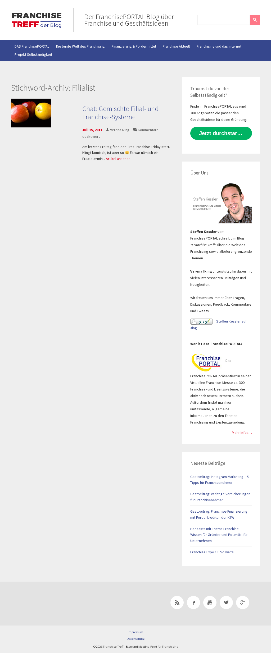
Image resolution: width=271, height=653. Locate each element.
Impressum (135, 632)
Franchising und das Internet (219, 46)
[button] (255, 20)
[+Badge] (48, 604)
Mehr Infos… (242, 432)
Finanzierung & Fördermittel (134, 46)
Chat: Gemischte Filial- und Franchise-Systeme (120, 112)
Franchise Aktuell (176, 46)
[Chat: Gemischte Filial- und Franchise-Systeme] (31, 112)
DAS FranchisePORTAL (32, 46)
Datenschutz (135, 639)
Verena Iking (119, 129)
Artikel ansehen (118, 158)
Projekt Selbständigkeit (33, 54)
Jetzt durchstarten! (223, 133)
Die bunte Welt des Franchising (80, 46)
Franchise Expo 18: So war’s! (212, 552)
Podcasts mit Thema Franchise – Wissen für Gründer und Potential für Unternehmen (219, 534)
